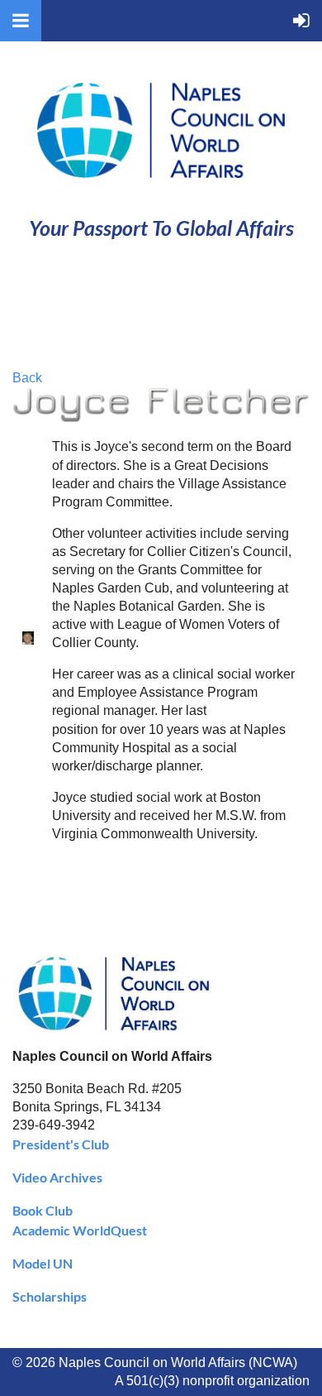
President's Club (60, 1144)
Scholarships (49, 1296)
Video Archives (57, 1177)
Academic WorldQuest (79, 1230)
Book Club (42, 1210)
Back (27, 378)
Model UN (42, 1263)
